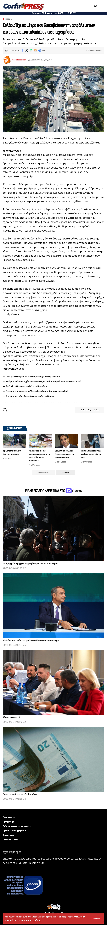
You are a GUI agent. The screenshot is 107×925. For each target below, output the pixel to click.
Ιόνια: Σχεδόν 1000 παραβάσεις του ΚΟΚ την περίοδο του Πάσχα (26, 386)
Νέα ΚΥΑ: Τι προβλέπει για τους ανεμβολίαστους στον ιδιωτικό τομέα (91, 454)
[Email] (35, 50)
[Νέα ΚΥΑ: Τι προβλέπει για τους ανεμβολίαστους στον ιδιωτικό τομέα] (92, 441)
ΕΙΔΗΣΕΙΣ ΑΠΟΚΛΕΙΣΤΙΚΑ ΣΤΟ (45, 490)
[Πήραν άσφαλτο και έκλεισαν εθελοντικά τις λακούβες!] (14, 441)
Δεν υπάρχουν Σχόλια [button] (91, 410)
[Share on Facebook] (22, 50)
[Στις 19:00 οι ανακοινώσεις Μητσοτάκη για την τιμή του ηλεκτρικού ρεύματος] (66, 441)
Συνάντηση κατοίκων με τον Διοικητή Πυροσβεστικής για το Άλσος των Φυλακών (33, 376)
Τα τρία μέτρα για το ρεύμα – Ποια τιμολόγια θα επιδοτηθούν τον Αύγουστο (30, 396)
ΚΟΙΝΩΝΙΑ (8, 19)
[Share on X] (27, 50)
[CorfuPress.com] (23, 6)
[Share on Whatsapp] (31, 50)
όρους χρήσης (33, 920)
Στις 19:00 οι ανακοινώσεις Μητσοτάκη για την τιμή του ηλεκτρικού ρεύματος (64, 454)
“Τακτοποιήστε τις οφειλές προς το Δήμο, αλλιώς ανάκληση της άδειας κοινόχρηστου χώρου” (37, 391)
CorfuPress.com (19, 60)
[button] (96, 918)
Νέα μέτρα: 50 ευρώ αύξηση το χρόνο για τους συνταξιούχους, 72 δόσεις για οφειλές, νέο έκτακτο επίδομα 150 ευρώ (43, 381)
